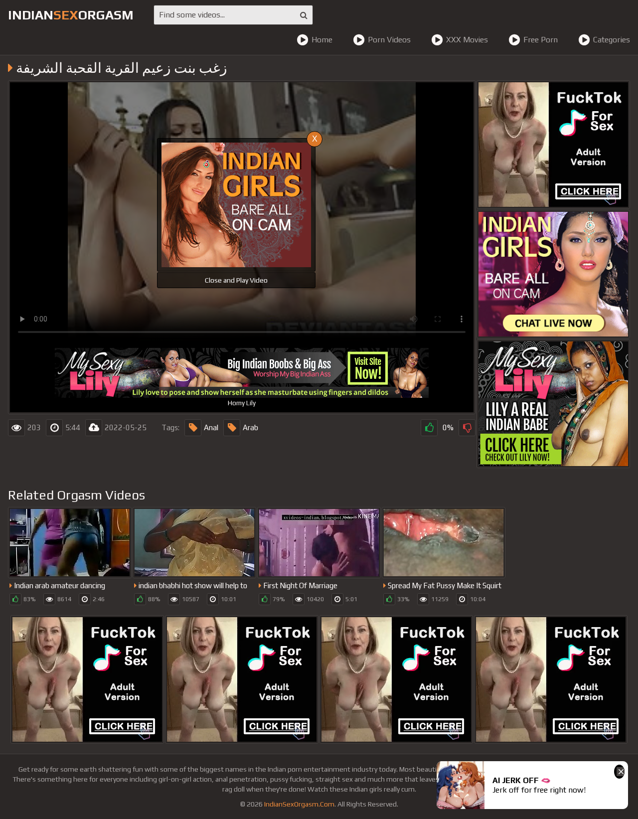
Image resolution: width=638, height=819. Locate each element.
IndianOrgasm (71, 14)
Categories (611, 39)
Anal (211, 427)
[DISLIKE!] (467, 427)
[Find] (304, 15)
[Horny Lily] (553, 403)
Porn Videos (389, 39)
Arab (250, 427)
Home (322, 39)
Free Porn (540, 39)
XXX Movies (467, 39)
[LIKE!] (429, 427)
